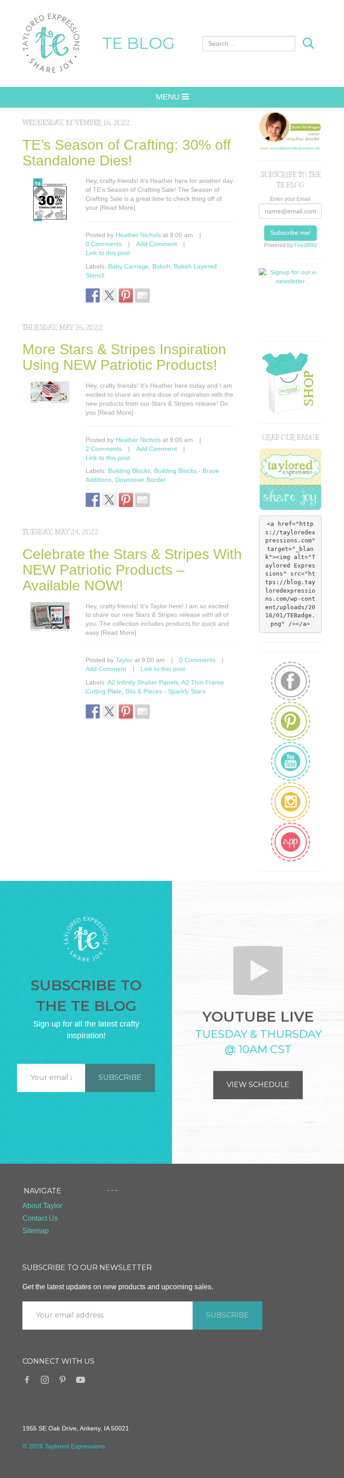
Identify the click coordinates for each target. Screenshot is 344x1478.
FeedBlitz (305, 245)
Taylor (124, 659)
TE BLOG (138, 43)
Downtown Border (140, 479)
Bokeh (161, 266)
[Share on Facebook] (93, 295)
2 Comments (104, 448)
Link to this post (108, 252)
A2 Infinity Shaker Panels (143, 682)
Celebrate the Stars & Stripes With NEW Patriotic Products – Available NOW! (132, 570)
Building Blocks (129, 470)
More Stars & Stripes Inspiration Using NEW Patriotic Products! (124, 357)
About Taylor (42, 1205)
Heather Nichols (138, 234)
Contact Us (40, 1218)
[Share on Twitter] (109, 295)
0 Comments (104, 243)
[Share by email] (142, 295)
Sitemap (35, 1231)
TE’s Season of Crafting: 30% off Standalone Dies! (126, 153)
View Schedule (258, 1084)
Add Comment (156, 243)
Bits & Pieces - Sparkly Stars (165, 691)
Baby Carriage (128, 266)
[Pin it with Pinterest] (126, 295)
